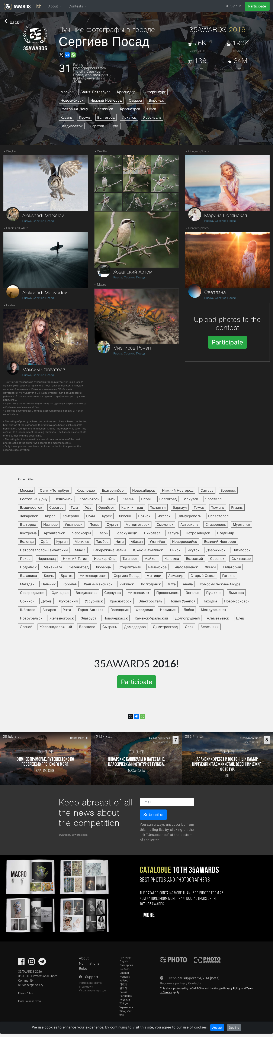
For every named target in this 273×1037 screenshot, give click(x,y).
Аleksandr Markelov (43, 216)
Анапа (188, 584)
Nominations (89, 963)
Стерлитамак (130, 567)
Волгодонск (151, 584)
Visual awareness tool (92, 990)
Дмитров (236, 593)
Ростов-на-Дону (74, 109)
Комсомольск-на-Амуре (220, 584)
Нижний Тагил (75, 558)
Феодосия (144, 610)
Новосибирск (72, 100)
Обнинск (27, 601)
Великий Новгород (220, 541)
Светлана (215, 293)
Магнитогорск (138, 524)
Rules (83, 968)
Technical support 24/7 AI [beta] (193, 978)
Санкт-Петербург (95, 92)
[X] (61, 55)
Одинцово (60, 593)
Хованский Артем (132, 272)
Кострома (28, 533)
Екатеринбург (154, 92)
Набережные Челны (109, 550)
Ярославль (152, 117)
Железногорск (61, 618)
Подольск (28, 567)
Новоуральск (31, 618)
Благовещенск (186, 567)
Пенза (95, 524)
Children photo (198, 151)
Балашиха (28, 575)
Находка (210, 601)
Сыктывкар (241, 558)
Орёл (45, 541)
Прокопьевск (167, 593)
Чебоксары (81, 533)
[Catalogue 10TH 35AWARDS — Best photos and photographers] (57, 895)
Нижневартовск (93, 575)
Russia (26, 221)
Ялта (172, 584)
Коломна (171, 558)
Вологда (27, 541)
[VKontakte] (67, 55)
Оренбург (106, 507)
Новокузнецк (126, 533)
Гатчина (228, 575)
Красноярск (130, 109)
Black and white (17, 228)
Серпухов (112, 593)
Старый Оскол (202, 575)
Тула (115, 126)
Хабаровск (29, 516)
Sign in (235, 6)
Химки (210, 567)
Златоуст (88, 618)
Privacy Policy (25, 993)
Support (91, 977)
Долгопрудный (187, 618)
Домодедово (135, 627)
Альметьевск (218, 618)
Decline (234, 1027)
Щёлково (27, 610)
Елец (240, 618)
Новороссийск (184, 541)
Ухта (67, 610)
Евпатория (232, 567)
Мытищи (154, 575)
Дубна (46, 601)
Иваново (50, 524)
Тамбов (102, 541)
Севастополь (219, 516)
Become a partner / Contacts (180, 983)
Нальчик (48, 584)
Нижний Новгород (106, 100)
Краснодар (126, 92)
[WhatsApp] (73, 55)
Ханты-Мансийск (98, 584)
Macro (101, 285)
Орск (189, 627)
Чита (120, 541)
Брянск (144, 516)
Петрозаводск (198, 533)
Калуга (173, 533)
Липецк (125, 516)
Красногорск (121, 601)
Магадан (27, 584)
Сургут (113, 524)
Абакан (137, 541)
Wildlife (11, 151)
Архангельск (54, 533)
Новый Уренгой (183, 601)
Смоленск (165, 524)
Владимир (225, 533)
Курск (107, 516)
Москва (67, 92)
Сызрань (109, 627)
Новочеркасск (115, 618)
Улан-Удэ (157, 541)
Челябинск (104, 109)
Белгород (28, 524)
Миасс (80, 550)
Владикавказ (86, 593)
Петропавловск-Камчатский (44, 550)
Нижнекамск (138, 593)
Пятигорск (241, 550)
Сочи (90, 516)
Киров (50, 516)
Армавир (175, 575)
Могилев (82, 541)
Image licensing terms (29, 1001)
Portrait (11, 305)
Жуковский (68, 601)
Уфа (88, 507)
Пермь (84, 117)
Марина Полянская (225, 216)
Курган (62, 541)
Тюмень (217, 507)
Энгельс (192, 593)
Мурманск (241, 524)
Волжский (194, 558)
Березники (209, 627)
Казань (66, 117)
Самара (135, 100)
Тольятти (158, 507)
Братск (67, 575)
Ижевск (163, 516)
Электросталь (151, 601)
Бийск (175, 550)
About (84, 958)
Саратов (97, 126)
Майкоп (150, 558)
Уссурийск (94, 601)
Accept (217, 1027)
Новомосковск (236, 601)
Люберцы (104, 567)
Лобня (189, 610)
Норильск (168, 610)
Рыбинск (126, 584)
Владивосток (72, 126)
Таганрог (129, 558)
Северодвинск (32, 593)
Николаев (152, 533)
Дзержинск (215, 550)
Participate (257, 6)
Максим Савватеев (43, 370)
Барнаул (180, 507)
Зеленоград (79, 567)
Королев (70, 584)
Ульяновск (74, 524)
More (149, 915)
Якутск (193, 550)
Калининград (132, 507)
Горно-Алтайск (90, 610)
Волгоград (106, 117)
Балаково (87, 627)
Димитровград (165, 627)
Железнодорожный (55, 627)
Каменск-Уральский (151, 618)
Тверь (103, 533)
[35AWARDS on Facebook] (21, 963)
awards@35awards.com (73, 834)
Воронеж (156, 100)
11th (36, 6)
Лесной (26, 627)
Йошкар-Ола (104, 558)
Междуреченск (213, 610)
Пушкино (214, 593)
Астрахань (189, 524)
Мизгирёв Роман (132, 348)
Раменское (157, 567)
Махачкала (53, 567)
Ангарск (49, 610)
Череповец (47, 558)
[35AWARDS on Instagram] (31, 963)
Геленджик (119, 610)
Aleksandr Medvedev (44, 293)
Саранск (217, 558)
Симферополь (189, 516)
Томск (199, 507)
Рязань (237, 507)
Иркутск (129, 117)
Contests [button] (76, 6)
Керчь (49, 575)
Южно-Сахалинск (148, 550)
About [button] (53, 6)
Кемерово (70, 516)
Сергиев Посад (43, 221)
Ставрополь (215, 524)
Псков (25, 558)
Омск (151, 109)
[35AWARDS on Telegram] (42, 963)
